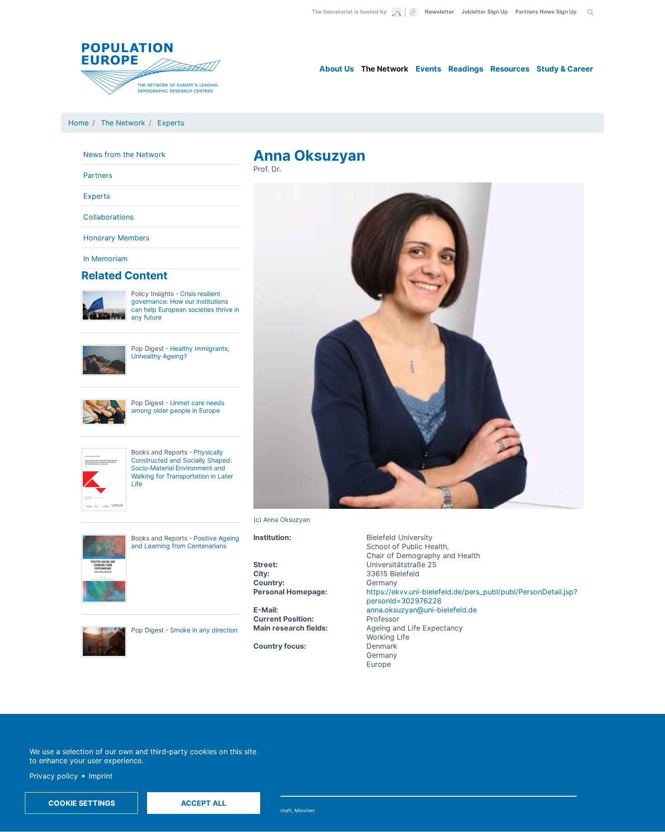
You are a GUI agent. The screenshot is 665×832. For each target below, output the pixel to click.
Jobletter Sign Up (484, 11)
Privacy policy (53, 775)
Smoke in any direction (204, 630)
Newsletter (439, 11)
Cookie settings (81, 803)
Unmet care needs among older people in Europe (177, 407)
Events (428, 68)
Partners (97, 175)
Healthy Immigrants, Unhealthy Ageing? (180, 352)
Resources (509, 68)
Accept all (203, 803)
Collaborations (108, 216)
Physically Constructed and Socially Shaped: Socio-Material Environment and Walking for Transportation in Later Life (182, 468)
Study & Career (565, 68)
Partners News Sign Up (546, 11)
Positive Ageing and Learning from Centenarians (185, 542)
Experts (170, 122)
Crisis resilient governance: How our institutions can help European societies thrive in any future (185, 305)
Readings (465, 68)
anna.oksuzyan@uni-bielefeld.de (421, 609)
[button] (590, 12)
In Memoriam (105, 258)
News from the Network (124, 154)
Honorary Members (116, 237)
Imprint (101, 775)
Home (78, 122)
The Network (384, 68)
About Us (336, 68)
